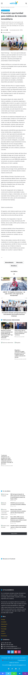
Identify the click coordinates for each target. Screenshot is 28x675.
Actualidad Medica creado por (11, 660)
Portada (3, 619)
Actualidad (3, 621)
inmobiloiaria (9, 262)
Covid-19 (3, 633)
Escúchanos (4, 635)
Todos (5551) (14, 533)
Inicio (3, 7)
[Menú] (2, 4)
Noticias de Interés (10, 7)
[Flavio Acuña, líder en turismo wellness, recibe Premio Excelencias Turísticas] (21, 325)
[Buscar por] (26, 4)
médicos (14, 265)
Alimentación (4, 624)
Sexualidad (3, 626)
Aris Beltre (4, 30)
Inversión (20, 262)
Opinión (3, 631)
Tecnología (3, 628)
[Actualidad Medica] (14, 3)
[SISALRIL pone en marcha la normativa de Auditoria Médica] (5, 505)
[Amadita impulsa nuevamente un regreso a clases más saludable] (5, 527)
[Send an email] (7, 30)
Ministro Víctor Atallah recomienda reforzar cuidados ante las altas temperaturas (18, 511)
